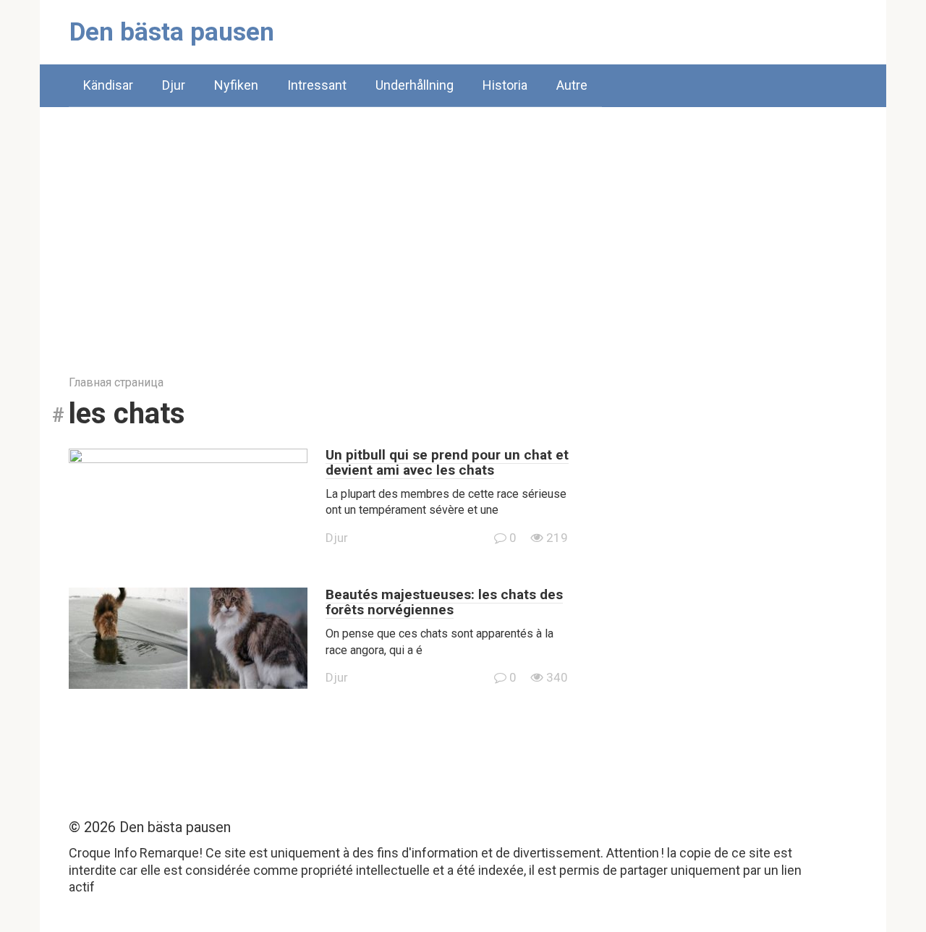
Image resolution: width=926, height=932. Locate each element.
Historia (505, 85)
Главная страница (116, 382)
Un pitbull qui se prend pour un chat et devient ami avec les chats (447, 462)
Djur (173, 85)
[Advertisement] (463, 230)
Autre (571, 85)
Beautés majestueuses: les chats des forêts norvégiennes (444, 602)
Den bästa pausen (171, 32)
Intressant (317, 85)
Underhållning (414, 85)
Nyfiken (236, 85)
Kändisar (108, 85)
